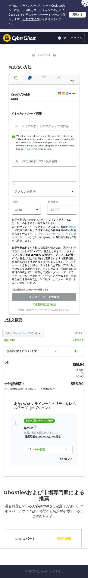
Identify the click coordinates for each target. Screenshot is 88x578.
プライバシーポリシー (50, 233)
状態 (15, 201)
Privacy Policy (32, 148)
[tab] (16, 77)
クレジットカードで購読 (44, 297)
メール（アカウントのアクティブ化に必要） (44, 126)
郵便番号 (53, 201)
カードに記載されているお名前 (36, 161)
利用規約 (71, 226)
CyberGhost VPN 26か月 (21, 333)
